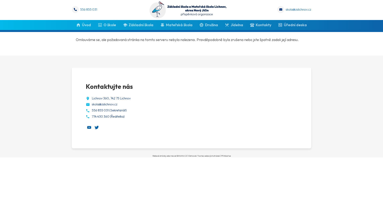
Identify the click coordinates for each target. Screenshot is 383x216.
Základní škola (141, 25)
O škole (110, 25)
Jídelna (237, 25)
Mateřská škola (179, 25)
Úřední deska (295, 25)
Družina (211, 25)
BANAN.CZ (182, 156)
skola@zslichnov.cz (298, 9)
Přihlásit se (226, 156)
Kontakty (263, 25)
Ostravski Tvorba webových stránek (204, 156)
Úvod (86, 25)
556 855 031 (88, 9)
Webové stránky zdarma (163, 156)
